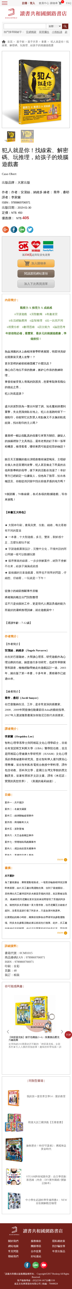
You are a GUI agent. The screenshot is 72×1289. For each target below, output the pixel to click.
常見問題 (13, 1251)
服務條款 (36, 1241)
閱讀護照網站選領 (36, 273)
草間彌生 (44, 32)
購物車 (54, 3)
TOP (68, 1034)
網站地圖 (13, 1246)
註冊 (24, 3)
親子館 (20, 41)
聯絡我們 (13, 1256)
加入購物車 (38, 263)
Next (62, 1032)
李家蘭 (16, 197)
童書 (44, 41)
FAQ (68, 3)
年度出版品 (58, 1251)
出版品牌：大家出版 (16, 182)
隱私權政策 (58, 1241)
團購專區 (36, 1246)
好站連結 (36, 1256)
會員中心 (44, 3)
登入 (32, 3)
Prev (8, 1032)
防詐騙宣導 (58, 1246)
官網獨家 (31, 32)
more (60, 859)
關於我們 (13, 1241)
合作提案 (36, 1251)
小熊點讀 (57, 32)
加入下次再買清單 (36, 283)
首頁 (10, 41)
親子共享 (33, 41)
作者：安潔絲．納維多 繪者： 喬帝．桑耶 (40, 192)
